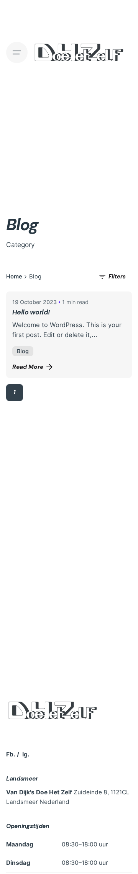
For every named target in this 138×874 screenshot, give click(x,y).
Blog (23, 351)
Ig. (26, 754)
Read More (27, 367)
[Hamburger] (17, 52)
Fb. (10, 754)
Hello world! (31, 312)
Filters (117, 276)
